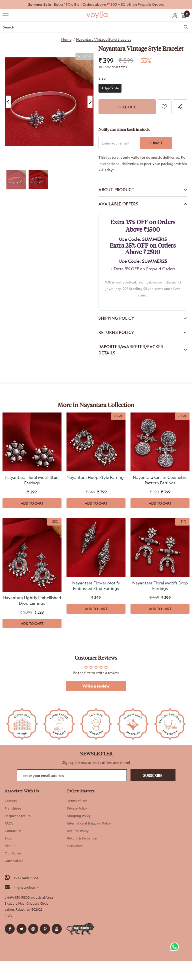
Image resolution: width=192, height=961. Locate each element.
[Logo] (97, 15)
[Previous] (8, 102)
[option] (96, 4)
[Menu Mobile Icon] (5, 15)
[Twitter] (21, 929)
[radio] (110, 88)
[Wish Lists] (164, 106)
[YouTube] (57, 929)
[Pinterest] (45, 929)
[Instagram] (33, 929)
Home (66, 39)
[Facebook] (10, 929)
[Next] (90, 102)
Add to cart (32, 503)
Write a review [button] (96, 686)
